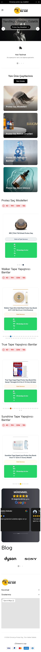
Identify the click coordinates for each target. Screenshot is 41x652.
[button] (36, 2)
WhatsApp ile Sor (22, 250)
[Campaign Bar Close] (39, 2)
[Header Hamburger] (2, 10)
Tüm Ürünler (20, 81)
